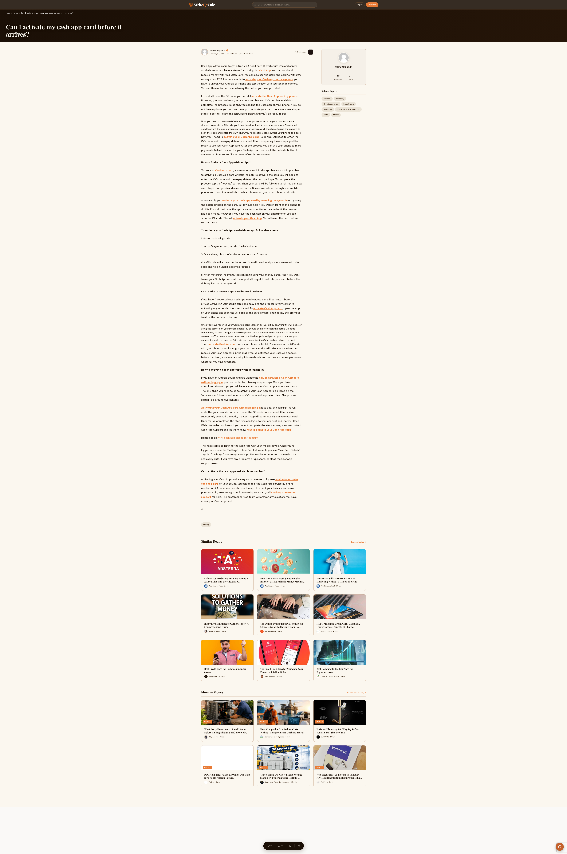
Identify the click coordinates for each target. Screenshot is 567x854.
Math (326, 115)
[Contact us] (560, 847)
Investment (348, 104)
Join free (372, 4)
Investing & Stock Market (348, 109)
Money (15, 13)
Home (8, 13)
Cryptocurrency (331, 104)
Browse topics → (358, 542)
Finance (327, 98)
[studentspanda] (204, 52)
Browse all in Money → (356, 693)
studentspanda (217, 50)
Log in (360, 4)
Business (328, 109)
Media (336, 115)
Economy (340, 98)
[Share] (299, 845)
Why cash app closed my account (238, 437)
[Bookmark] (290, 845)
